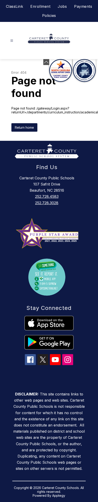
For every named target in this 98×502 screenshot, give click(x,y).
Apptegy (58, 495)
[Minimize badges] (46, 62)
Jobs (62, 6)
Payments (83, 6)
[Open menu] (11, 40)
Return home (24, 127)
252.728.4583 (47, 196)
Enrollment (40, 6)
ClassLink (14, 6)
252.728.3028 (46, 203)
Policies (49, 15)
